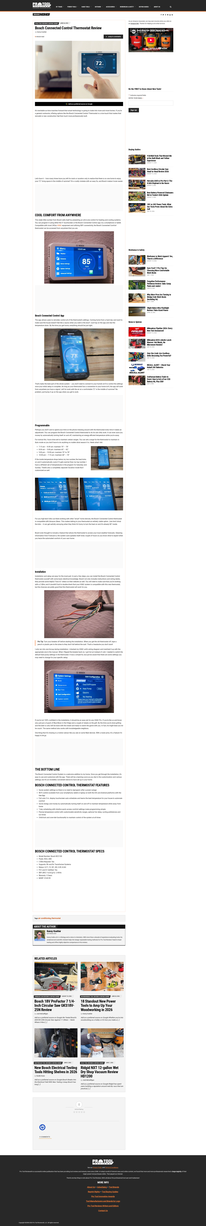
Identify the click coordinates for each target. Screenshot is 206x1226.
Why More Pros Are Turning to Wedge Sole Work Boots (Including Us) (159, 297)
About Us (157, 7)
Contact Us (103, 1210)
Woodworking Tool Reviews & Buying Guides (95, 996)
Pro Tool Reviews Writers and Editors (103, 1206)
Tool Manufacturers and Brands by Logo (103, 1201)
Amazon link (135, 23)
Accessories (110, 7)
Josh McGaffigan (42, 1014)
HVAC (59, 225)
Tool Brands (114, 1187)
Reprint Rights (94, 1192)
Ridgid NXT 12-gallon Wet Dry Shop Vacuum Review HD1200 (99, 1071)
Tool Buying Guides (110, 1192)
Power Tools (71, 7)
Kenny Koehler (42, 32)
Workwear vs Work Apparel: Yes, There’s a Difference (160, 257)
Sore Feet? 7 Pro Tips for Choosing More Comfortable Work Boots (158, 270)
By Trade (59, 7)
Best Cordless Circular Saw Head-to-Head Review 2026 (158, 170)
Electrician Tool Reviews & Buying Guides (48, 1063)
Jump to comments (114, 36)
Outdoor (98, 7)
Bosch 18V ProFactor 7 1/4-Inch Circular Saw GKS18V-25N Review (54, 1005)
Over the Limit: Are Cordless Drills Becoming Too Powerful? (159, 354)
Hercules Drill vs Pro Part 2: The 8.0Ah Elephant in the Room (159, 182)
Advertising (102, 1187)
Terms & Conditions (111, 1167)
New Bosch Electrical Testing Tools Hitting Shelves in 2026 (55, 1069)
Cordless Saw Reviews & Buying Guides (47, 996)
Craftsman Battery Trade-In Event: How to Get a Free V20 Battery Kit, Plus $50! (158, 379)
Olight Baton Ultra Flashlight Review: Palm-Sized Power (158, 309)
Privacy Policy (97, 1167)
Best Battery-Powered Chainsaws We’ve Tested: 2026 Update (160, 193)
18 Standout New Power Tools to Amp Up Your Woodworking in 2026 (98, 1005)
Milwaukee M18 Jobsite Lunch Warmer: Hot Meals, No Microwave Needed (159, 342)
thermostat (56, 918)
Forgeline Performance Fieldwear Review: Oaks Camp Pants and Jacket (159, 283)
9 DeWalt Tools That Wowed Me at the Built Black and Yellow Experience (159, 158)
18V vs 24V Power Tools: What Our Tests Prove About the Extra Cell (159, 206)
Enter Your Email (136, 98)
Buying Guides (144, 7)
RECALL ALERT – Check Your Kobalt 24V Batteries (158, 366)
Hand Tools (86, 7)
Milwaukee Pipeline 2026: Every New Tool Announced (159, 329)
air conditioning (44, 918)
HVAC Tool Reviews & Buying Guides (46, 23)
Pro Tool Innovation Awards (103, 1196)
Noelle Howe (40, 1076)
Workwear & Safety (127, 7)
